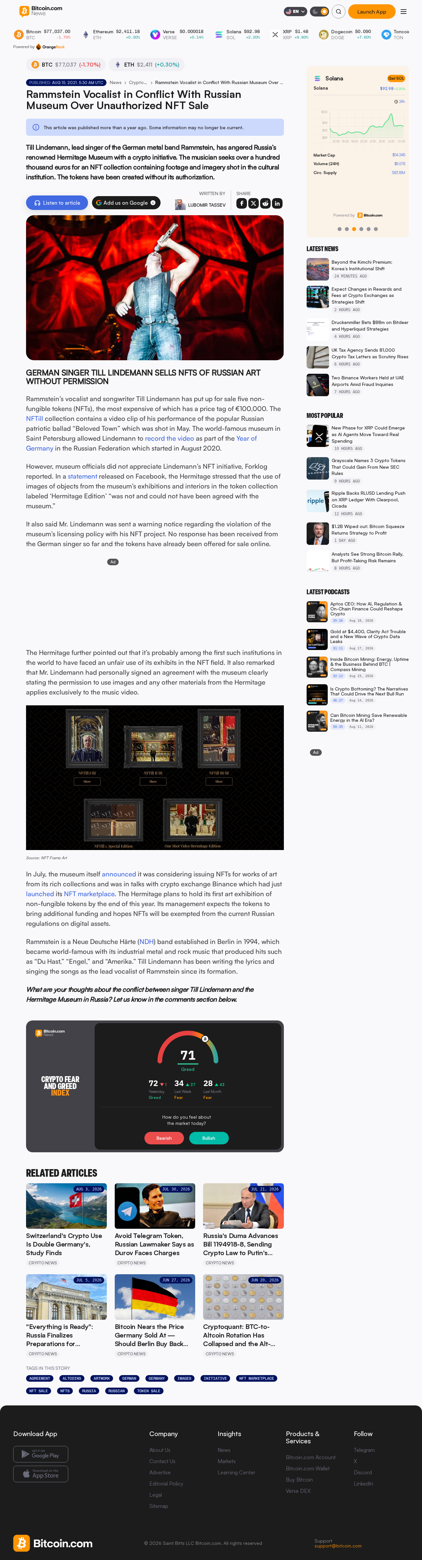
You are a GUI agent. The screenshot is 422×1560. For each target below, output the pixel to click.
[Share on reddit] (265, 203)
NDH (146, 941)
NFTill (34, 418)
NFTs (65, 1391)
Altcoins (72, 1378)
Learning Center (236, 1472)
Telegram (364, 1450)
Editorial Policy (166, 1483)
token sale (148, 1391)
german (129, 1378)
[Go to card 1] (340, 229)
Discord (363, 1472)
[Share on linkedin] (277, 203)
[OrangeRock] (50, 47)
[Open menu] (403, 11)
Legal (155, 1494)
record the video (169, 438)
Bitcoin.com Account (311, 1457)
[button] (153, 203)
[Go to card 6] (376, 229)
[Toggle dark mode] (319, 11)
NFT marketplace (89, 894)
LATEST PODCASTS (328, 592)
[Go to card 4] (361, 229)
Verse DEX (298, 1490)
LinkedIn (363, 1483)
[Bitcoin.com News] (40, 11)
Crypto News (138, 82)
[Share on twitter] (253, 203)
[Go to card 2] (347, 229)
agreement (39, 1378)
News (116, 82)
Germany (157, 1378)
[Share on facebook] (241, 203)
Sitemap (158, 1506)
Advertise (160, 1472)
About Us (159, 1450)
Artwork (102, 1378)
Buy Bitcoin (299, 1479)
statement (82, 476)
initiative (215, 1378)
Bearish (164, 1138)
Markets (227, 1461)
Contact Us (162, 1461)
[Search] (339, 11)
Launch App (371, 11)
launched (40, 894)
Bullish (208, 1138)
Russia (89, 1391)
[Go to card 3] (354, 229)
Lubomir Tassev (207, 204)
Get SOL (395, 78)
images (184, 1378)
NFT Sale (38, 1391)
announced (119, 874)
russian (116, 1391)
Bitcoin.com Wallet (308, 1468)
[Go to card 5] (369, 229)
